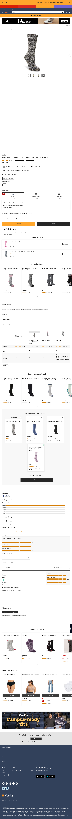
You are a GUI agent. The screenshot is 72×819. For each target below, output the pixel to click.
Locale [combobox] (11, 562)
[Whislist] (66, 12)
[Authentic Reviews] (8, 496)
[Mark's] (45, 6)
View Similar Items (30, 160)
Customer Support (6, 747)
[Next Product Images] (69, 55)
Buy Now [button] (53, 223)
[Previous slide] (2, 2)
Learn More (61, 2)
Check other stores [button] (7, 207)
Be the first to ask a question (10, 612)
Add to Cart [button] (18, 223)
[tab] (13, 196)
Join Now (47, 741)
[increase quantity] (12, 219)
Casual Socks (20, 29)
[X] (7, 783)
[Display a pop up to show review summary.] (51, 293)
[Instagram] (10, 783)
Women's (8, 29)
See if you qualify (25, 170)
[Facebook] (3, 783)
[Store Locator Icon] (4, 9)
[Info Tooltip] (32, 213)
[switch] (17, 336)
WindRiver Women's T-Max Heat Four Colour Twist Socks (26, 157)
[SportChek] (27, 6)
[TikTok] (17, 783)
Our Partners (5, 752)
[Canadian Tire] (9, 6)
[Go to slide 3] (38, 75)
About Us (4, 756)
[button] (62, 12)
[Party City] (63, 6)
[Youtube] (13, 783)
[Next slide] (69, 2)
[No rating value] (32, 347)
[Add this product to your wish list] (16, 219)
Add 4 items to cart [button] (37, 480)
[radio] (5, 178)
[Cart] (69, 12)
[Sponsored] (36, 21)
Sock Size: (5, 181)
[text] (11, 293)
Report (19, 590)
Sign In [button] (36, 738)
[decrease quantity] (3, 219)
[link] (7, 160)
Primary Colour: (6, 174)
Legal (3, 761)
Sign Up (5, 775)
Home (3, 29)
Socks (13, 29)
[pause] (6, 2)
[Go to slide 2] (33, 75)
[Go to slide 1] (29, 75)
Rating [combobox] (4, 562)
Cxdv (3, 577)
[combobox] (62, 567)
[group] (64, 658)
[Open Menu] (2, 12)
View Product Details (19, 160)
